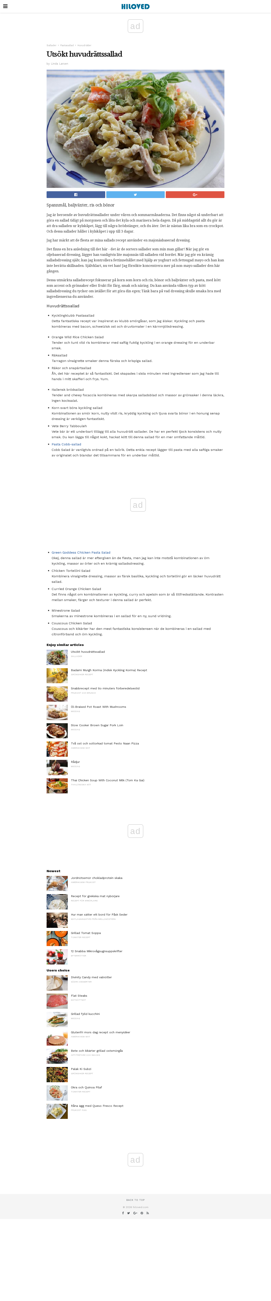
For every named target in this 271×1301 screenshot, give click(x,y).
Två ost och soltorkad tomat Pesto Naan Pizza (105, 743)
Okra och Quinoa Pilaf (86, 1087)
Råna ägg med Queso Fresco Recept (97, 1105)
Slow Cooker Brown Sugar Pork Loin (97, 725)
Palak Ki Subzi (81, 1069)
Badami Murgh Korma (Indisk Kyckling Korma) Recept (109, 670)
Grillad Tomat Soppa (86, 933)
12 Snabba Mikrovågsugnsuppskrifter (96, 951)
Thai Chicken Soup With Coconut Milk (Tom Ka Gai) (107, 780)
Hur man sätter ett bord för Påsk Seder (99, 914)
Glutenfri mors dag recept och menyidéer (100, 1032)
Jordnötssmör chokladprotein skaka (96, 878)
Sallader (52, 45)
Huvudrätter (84, 45)
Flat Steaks (79, 995)
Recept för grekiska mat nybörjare (95, 896)
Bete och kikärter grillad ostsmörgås (97, 1050)
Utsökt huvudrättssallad (88, 651)
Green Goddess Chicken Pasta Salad (81, 552)
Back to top (135, 1200)
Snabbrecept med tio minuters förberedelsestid (105, 688)
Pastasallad (67, 45)
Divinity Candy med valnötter (91, 977)
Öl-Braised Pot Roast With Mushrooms (98, 706)
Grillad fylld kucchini (85, 1014)
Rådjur (75, 761)
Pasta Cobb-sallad (66, 444)
